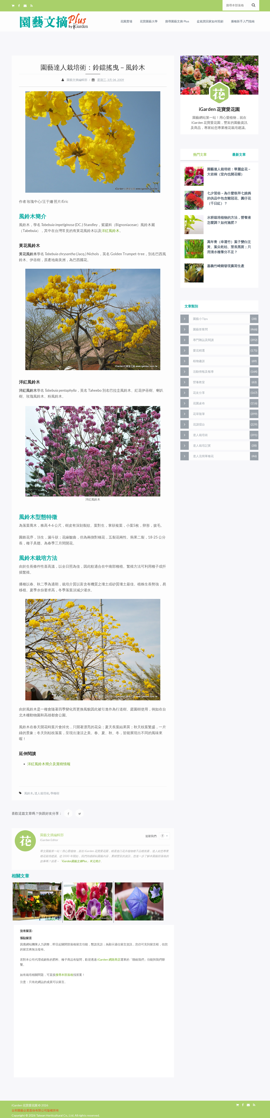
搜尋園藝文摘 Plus (177, 21)
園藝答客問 (200, 329)
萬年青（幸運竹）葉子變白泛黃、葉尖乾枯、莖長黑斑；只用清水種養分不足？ (229, 247)
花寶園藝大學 (149, 21)
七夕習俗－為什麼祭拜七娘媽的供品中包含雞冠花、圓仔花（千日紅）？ (229, 198)
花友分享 (199, 392)
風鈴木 (28, 793)
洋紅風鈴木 (110, 230)
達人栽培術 (41, 793)
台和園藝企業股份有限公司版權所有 (35, 1110)
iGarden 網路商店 (108, 959)
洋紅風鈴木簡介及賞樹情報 (48, 764)
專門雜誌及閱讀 (203, 340)
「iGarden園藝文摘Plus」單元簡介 (80, 861)
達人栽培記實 (202, 445)
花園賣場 (126, 21)
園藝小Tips (200, 318)
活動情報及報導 (203, 371)
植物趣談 (199, 361)
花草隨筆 (199, 414)
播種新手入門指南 (243, 21)
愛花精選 (199, 350)
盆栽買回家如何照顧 (210, 21)
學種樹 (54, 793)
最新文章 (239, 154)
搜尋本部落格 (64, 974)
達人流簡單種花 (203, 456)
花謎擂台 (199, 424)
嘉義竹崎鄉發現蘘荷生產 (225, 266)
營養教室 (199, 382)
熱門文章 (200, 154)
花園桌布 (199, 403)
